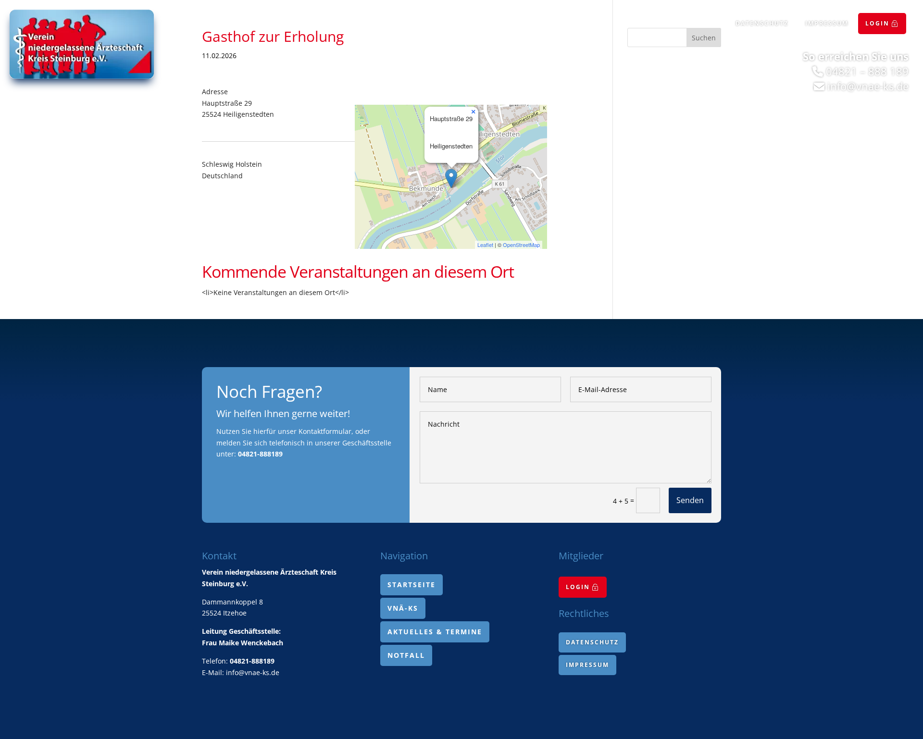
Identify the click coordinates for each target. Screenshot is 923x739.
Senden (690, 500)
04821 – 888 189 (867, 71)
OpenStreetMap (521, 244)
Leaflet (485, 244)
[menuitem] (882, 23)
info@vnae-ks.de (868, 86)
